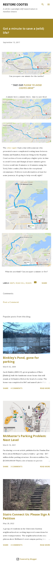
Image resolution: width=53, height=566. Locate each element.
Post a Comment (11, 302)
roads (29, 283)
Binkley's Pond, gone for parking (21, 360)
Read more (45, 388)
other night (12, 148)
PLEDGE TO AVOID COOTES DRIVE (30, 86)
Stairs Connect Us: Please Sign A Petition (26, 516)
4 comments (16, 388)
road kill (20, 283)
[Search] (42, 4)
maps (12, 283)
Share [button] (44, 283)
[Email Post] (35, 283)
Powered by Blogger (28, 559)
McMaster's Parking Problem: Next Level (24, 438)
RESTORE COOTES (15, 4)
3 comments (16, 466)
